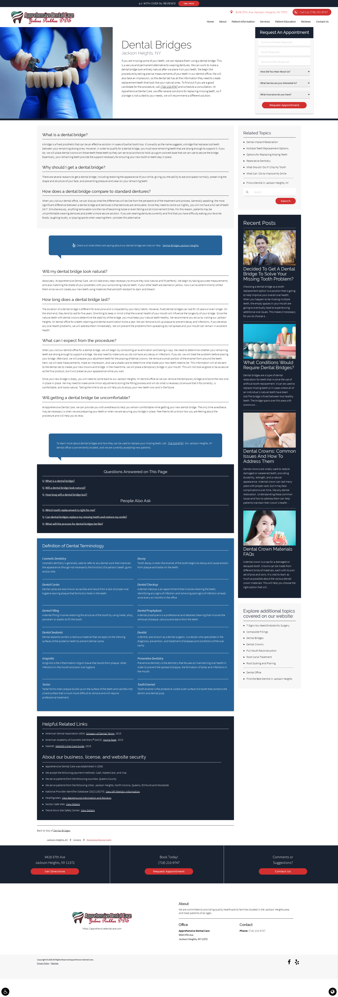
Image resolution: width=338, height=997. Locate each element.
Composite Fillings (257, 631)
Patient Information (243, 21)
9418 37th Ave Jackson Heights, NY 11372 (260, 12)
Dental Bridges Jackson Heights (181, 245)
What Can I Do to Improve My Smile (266, 173)
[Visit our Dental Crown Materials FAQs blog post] (269, 544)
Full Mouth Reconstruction (261, 650)
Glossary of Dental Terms (100, 733)
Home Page (109, 739)
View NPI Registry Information (123, 791)
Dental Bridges (61, 830)
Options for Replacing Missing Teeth (266, 154)
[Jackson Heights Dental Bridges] (56, 117)
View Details (73, 804)
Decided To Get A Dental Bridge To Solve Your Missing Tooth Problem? (269, 274)
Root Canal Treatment (259, 657)
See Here (189, 3)
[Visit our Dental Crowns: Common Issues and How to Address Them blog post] (269, 446)
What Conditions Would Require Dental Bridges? (268, 365)
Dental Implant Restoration (262, 142)
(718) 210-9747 (169, 87)
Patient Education (285, 21)
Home (210, 21)
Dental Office (253, 672)
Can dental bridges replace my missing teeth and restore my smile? (86, 517)
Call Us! (314, 12)
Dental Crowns (254, 644)
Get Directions (55, 871)
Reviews (306, 21)
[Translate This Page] (333, 992)
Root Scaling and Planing (261, 663)
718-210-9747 (176, 443)
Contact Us (322, 21)
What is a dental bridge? (60, 481)
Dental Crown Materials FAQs (267, 551)
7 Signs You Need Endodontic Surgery (267, 625)
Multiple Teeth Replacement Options (267, 148)
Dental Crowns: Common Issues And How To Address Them (269, 456)
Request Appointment (169, 871)
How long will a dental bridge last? (66, 494)
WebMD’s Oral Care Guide (69, 746)
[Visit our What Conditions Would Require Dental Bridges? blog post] (269, 358)
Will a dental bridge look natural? (65, 488)
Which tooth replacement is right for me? (70, 510)
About (222, 21)
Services (265, 21)
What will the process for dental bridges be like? (74, 524)
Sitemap (54, 963)
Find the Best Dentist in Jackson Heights (269, 678)
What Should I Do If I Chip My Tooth (266, 167)
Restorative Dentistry (258, 161)
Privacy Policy (43, 963)
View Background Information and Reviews (86, 797)
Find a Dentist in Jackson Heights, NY (267, 182)
